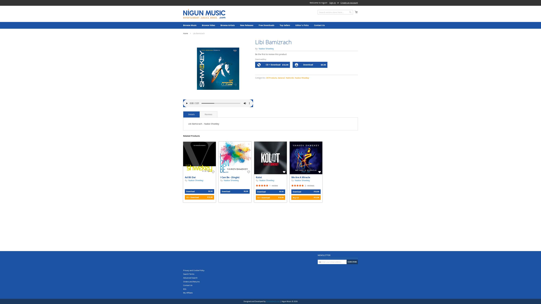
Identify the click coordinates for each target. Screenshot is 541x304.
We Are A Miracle (300, 177)
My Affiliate (188, 292)
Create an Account (349, 2)
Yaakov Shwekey (302, 78)
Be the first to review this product (271, 54)
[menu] (270, 25)
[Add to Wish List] (213, 172)
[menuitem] (189, 25)
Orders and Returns (191, 281)
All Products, (271, 78)
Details (191, 114)
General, (281, 78)
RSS (184, 289)
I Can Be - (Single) (229, 177)
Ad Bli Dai (190, 177)
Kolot (259, 177)
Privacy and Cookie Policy (193, 270)
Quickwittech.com (273, 301)
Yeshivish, (290, 78)
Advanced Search (190, 278)
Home (185, 33)
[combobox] (335, 12)
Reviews (208, 114)
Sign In (332, 2)
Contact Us (187, 285)
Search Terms (188, 274)
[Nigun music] (204, 13)
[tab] (191, 114)
